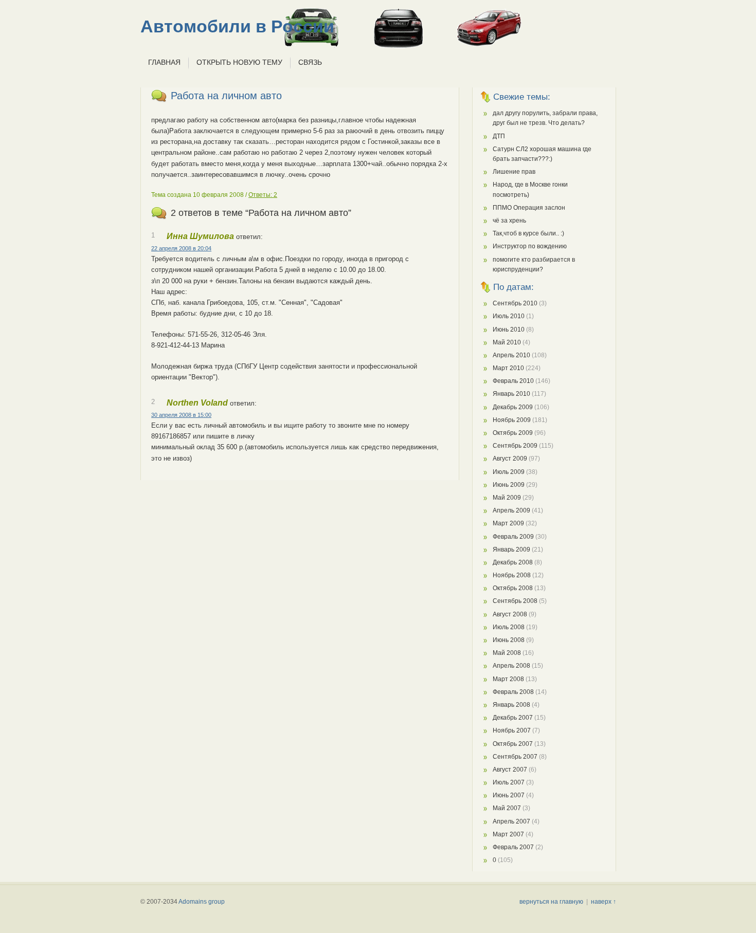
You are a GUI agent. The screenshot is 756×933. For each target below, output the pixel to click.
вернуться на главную (551, 901)
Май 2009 (507, 497)
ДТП (499, 136)
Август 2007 (510, 769)
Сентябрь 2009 (515, 445)
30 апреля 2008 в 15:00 (181, 415)
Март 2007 (508, 834)
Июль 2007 (509, 782)
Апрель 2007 (511, 821)
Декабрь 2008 (513, 562)
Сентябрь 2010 (515, 303)
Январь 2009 (511, 549)
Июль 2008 (509, 627)
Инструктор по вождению (530, 246)
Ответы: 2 (262, 194)
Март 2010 (508, 368)
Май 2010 (507, 342)
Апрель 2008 (511, 665)
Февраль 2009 (513, 536)
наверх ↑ (603, 901)
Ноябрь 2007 (512, 730)
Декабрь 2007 (513, 717)
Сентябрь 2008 (515, 601)
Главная (164, 62)
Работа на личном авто (226, 95)
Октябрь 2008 (513, 588)
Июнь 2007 (509, 795)
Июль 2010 (509, 316)
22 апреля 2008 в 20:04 (181, 248)
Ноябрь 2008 (512, 575)
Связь (310, 62)
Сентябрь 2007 (515, 756)
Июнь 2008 (509, 640)
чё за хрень (509, 220)
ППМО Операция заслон (529, 207)
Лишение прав (514, 171)
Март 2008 (508, 679)
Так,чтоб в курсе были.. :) (528, 233)
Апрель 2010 (511, 355)
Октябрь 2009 (513, 432)
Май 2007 (507, 808)
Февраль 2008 (513, 692)
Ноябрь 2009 (512, 420)
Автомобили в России (237, 26)
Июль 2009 (509, 471)
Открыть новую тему (239, 62)
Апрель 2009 (511, 510)
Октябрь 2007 (513, 743)
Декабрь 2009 (513, 407)
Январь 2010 (511, 393)
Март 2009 (508, 523)
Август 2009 (510, 458)
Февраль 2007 (513, 847)
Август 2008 (510, 614)
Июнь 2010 (509, 329)
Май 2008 (507, 652)
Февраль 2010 (513, 381)
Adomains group (201, 901)
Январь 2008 (511, 704)
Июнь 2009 (509, 484)
